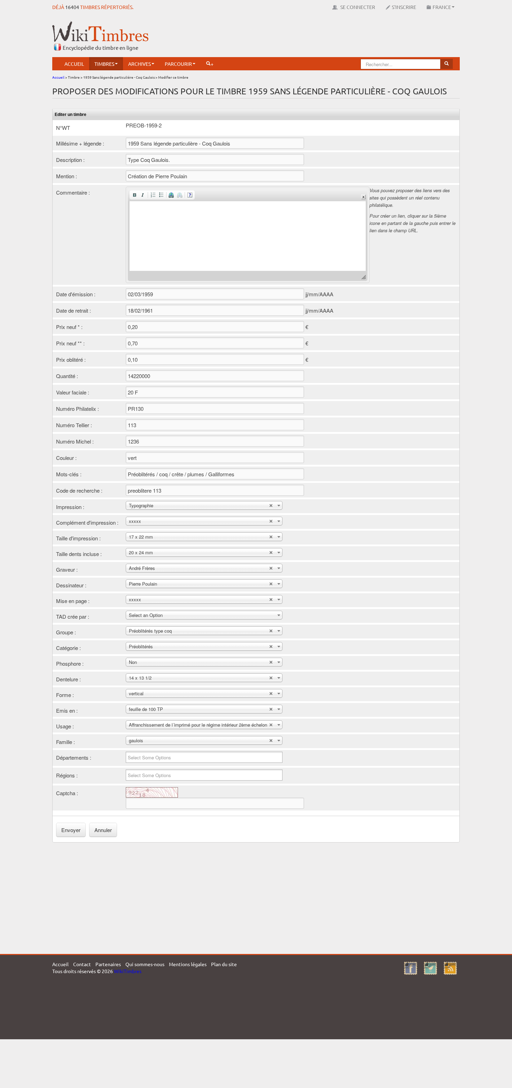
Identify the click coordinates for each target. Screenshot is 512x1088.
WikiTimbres (127, 971)
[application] (248, 235)
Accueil (74, 64)
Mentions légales (188, 964)
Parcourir (178, 64)
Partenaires (108, 964)
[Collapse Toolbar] (363, 197)
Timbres (104, 64)
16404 (72, 7)
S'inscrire (404, 7)
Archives (139, 64)
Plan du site (224, 964)
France (442, 7)
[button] (134, 195)
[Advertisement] (333, 36)
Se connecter (357, 7)
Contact (82, 964)
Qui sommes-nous (144, 964)
